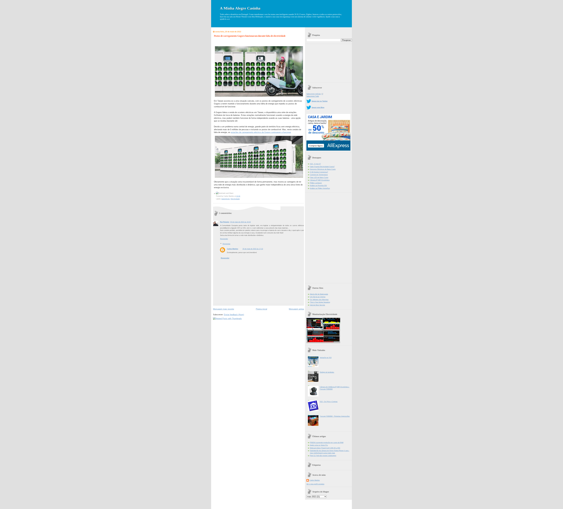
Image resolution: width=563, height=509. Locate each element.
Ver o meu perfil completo (315, 484)
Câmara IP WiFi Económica (319, 180)
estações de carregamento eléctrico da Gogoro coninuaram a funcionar (261, 132)
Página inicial (261, 309)
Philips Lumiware (316, 183)
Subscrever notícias (313, 94)
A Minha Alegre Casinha (240, 8)
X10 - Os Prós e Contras (329, 401)
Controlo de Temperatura (319, 175)
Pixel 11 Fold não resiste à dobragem (323, 455)
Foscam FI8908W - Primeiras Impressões (335, 416)
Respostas (226, 244)
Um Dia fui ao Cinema (317, 297)
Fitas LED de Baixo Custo (319, 177)
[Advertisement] (328, 62)
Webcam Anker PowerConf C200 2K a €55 (325, 448)
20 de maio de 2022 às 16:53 (240, 222)
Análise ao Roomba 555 (318, 185)
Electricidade (235, 199)
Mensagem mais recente (223, 309)
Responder (224, 239)
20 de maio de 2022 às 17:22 (253, 249)
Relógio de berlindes (327, 372)
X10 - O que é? (315, 164)
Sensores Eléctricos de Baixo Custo (323, 169)
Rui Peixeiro (224, 222)
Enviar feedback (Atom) (234, 315)
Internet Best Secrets (317, 305)
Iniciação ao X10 (325, 357)
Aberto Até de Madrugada (319, 294)
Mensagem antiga (296, 309)
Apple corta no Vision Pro (319, 445)
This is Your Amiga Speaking (320, 302)
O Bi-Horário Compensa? (319, 172)
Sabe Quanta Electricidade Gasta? (322, 166)
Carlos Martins (232, 249)
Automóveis (225, 199)
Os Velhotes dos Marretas (319, 299)
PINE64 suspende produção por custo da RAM (326, 442)
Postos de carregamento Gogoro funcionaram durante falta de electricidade (249, 35)
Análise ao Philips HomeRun (320, 188)
